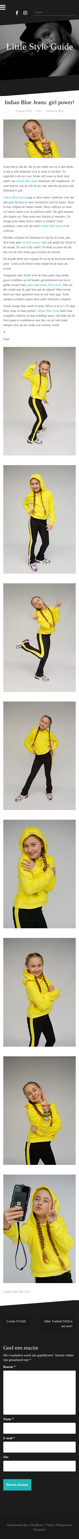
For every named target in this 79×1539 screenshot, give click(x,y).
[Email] (10, 12)
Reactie (9, 1367)
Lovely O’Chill (16, 1321)
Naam (8, 1419)
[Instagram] (25, 13)
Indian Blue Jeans (27, 181)
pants (30, 285)
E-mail (9, 1438)
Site (5, 1457)
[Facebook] (17, 13)
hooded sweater (31, 242)
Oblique (61, 1525)
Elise (38, 110)
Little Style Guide (39, 46)
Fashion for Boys (55, 110)
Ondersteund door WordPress (25, 1525)
